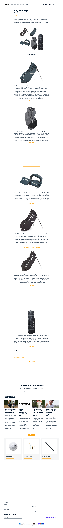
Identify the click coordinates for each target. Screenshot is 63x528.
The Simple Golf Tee (28, 458)
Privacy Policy (6, 507)
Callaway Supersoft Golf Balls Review (21, 355)
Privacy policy (31, 525)
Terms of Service (7, 506)
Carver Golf (15, 525)
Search (5, 500)
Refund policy (6, 509)
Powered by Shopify (20, 525)
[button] (23, 4)
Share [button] (16, 15)
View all (31, 434)
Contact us (6, 504)
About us (6, 502)
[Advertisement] (31, 153)
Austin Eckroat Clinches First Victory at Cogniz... (51, 411)
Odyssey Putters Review (19, 357)
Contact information (49, 525)
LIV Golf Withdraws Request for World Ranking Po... (23, 412)
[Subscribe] (39, 391)
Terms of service (36, 525)
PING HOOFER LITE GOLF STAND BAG (31, 247)
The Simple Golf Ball (10, 458)
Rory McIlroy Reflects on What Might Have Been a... (38, 411)
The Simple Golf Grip (46, 458)
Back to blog (32, 361)
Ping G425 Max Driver (18, 352)
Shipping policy (42, 525)
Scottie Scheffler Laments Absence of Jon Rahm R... (10, 410)
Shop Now (31, 203)
